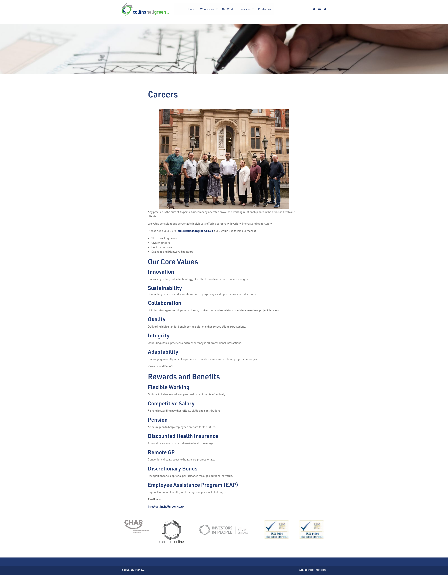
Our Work (228, 9)
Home (190, 9)
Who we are (207, 9)
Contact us (264, 9)
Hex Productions (318, 569)
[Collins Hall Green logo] (145, 9)
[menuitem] (190, 9)
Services (245, 9)
